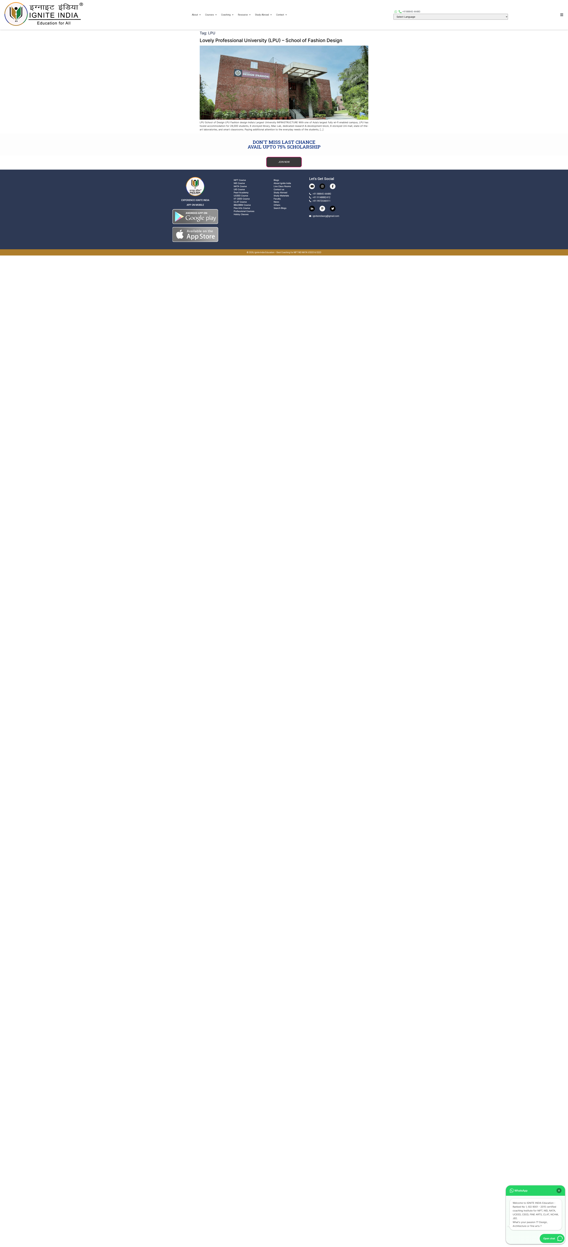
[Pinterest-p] (322, 208)
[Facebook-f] (332, 186)
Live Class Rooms (282, 186)
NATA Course (240, 186)
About (195, 14)
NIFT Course (240, 180)
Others (277, 205)
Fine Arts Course (242, 208)
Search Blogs (280, 208)
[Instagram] (322, 186)
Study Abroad (262, 14)
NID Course (239, 183)
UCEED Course (241, 195)
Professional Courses (244, 211)
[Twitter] (332, 208)
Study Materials (281, 195)
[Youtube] (312, 186)
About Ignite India (282, 183)
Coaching (226, 14)
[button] (196, 14)
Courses (209, 14)
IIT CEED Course (242, 198)
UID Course (239, 189)
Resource (243, 14)
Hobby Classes (241, 214)
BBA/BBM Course (242, 205)
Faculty (277, 198)
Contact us (279, 189)
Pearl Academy (241, 192)
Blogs (276, 180)
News (276, 202)
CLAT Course (240, 202)
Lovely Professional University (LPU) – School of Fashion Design (271, 40)
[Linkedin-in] (312, 208)
